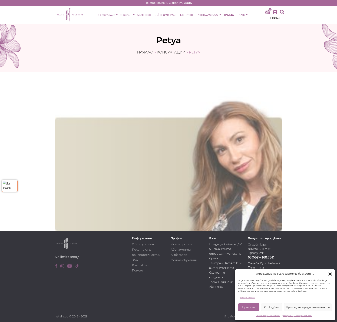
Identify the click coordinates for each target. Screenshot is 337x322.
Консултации (207, 14)
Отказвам (271, 307)
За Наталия (106, 14)
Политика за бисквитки (268, 315)
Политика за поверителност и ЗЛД (146, 255)
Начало (145, 52)
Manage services (247, 298)
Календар (144, 14)
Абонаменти (166, 14)
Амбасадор (179, 255)
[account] (275, 15)
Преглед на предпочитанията (308, 307)
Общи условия (143, 244)
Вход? (188, 3)
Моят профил (181, 244)
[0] (267, 13)
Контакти (140, 265)
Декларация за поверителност (297, 315)
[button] (330, 274)
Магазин (126, 14)
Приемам (248, 307)
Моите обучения (184, 260)
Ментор (186, 14)
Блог (242, 14)
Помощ (137, 270)
